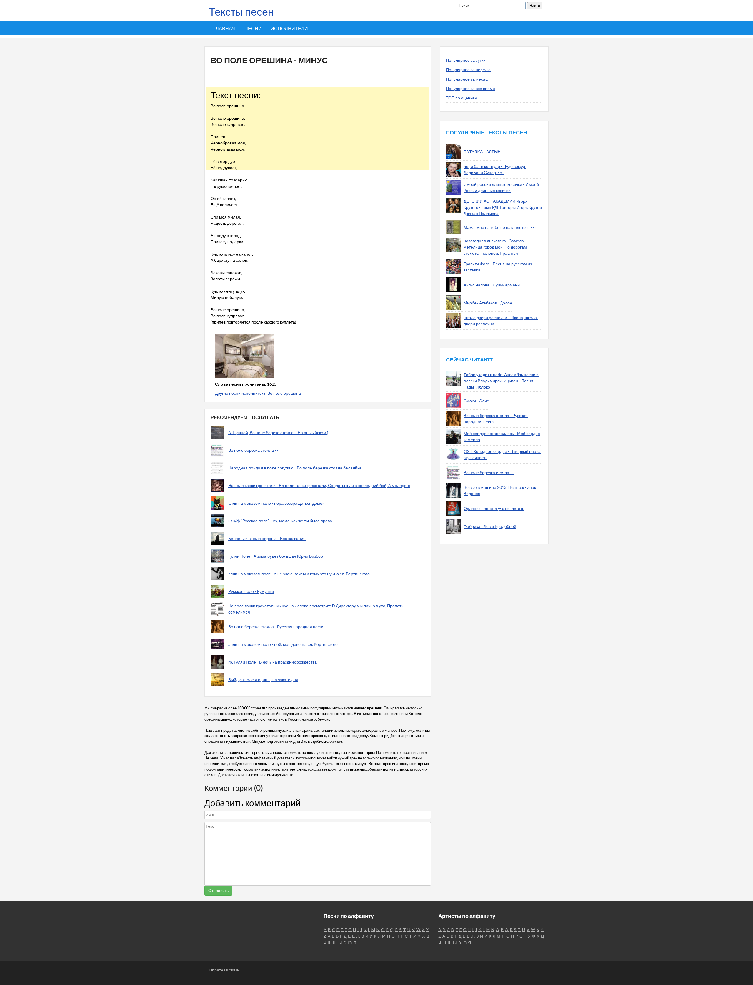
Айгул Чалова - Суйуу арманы (492, 284)
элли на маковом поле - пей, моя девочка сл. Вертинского (283, 644)
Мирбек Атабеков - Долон (488, 302)
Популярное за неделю (468, 69)
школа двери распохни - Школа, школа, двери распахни (501, 320)
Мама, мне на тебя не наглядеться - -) (500, 227)
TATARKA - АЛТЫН (482, 151)
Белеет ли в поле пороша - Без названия (267, 538)
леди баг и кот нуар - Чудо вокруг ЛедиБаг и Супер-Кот (495, 169)
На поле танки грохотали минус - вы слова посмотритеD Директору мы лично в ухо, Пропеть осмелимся (315, 608)
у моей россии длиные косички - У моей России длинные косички (501, 187)
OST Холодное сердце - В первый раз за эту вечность (502, 454)
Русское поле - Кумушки (251, 591)
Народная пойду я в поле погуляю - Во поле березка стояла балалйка (294, 467)
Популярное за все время (470, 88)
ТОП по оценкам (461, 97)
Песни (253, 28)
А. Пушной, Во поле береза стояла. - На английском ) (278, 432)
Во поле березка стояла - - (253, 450)
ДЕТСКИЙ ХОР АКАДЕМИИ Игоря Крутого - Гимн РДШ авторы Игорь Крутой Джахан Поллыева (503, 207)
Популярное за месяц (467, 78)
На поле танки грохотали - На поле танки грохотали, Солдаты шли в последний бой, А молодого (319, 485)
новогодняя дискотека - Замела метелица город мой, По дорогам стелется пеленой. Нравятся (495, 247)
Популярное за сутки (466, 60)
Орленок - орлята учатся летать (494, 508)
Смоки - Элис (476, 400)
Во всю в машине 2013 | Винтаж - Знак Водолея (500, 490)
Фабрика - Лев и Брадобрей (490, 526)
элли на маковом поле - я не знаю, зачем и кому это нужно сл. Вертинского (299, 573)
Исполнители (289, 28)
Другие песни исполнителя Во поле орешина (258, 393)
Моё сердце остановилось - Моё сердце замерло (502, 436)
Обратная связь (224, 969)
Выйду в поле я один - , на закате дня (263, 679)
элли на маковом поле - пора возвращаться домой (276, 503)
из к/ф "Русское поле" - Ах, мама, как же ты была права (280, 520)
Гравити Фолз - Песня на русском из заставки (498, 266)
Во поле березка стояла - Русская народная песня (276, 626)
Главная (224, 28)
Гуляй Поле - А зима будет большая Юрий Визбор (275, 556)
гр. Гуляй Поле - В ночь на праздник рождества (272, 661)
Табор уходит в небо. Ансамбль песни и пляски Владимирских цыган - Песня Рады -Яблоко (501, 380)
